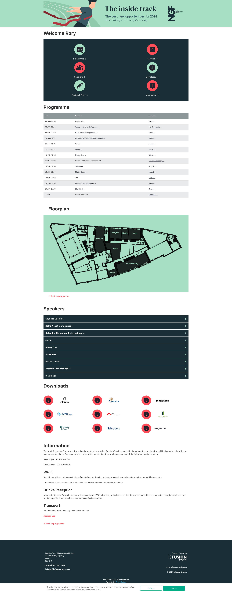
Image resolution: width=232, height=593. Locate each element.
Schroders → (80, 166)
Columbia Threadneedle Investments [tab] (65, 333)
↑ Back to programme (58, 296)
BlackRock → (80, 189)
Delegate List (160, 428)
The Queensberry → (156, 127)
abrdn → (78, 149)
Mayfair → (152, 166)
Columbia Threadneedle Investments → (90, 138)
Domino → (153, 195)
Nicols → (152, 149)
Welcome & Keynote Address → (87, 127)
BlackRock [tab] (50, 376)
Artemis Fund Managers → (85, 183)
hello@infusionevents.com (58, 569)
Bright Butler (121, 582)
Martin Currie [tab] (52, 361)
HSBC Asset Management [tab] (58, 326)
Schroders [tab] (50, 354)
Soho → (152, 183)
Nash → (152, 133)
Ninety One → (80, 155)
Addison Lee (49, 516)
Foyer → (152, 121)
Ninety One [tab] (51, 347)
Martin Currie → (81, 172)
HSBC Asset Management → (86, 133)
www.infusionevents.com (176, 567)
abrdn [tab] (48, 340)
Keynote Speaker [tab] (54, 319)
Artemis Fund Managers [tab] (58, 368)
